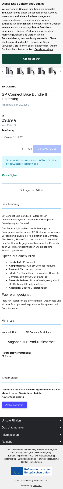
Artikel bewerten (14, 404)
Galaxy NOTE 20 (13, 137)
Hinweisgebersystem (48, 459)
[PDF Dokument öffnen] (31, 471)
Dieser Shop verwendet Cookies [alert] (23, 3)
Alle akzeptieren (31, 59)
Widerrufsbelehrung (44, 456)
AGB (31, 456)
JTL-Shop (37, 485)
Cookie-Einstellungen (31, 462)
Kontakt (11, 456)
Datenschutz (10, 459)
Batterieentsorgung (27, 459)
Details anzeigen (43, 49)
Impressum (22, 456)
